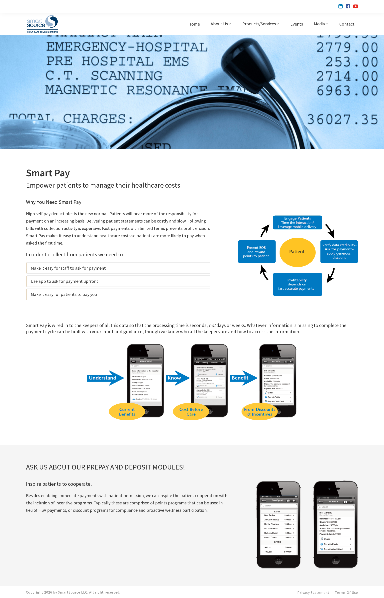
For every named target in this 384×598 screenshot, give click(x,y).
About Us (219, 23)
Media (319, 23)
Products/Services (259, 23)
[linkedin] (340, 6)
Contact (346, 24)
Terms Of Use (346, 592)
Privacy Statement (313, 592)
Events (296, 24)
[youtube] (355, 6)
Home (194, 24)
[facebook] (348, 6)
